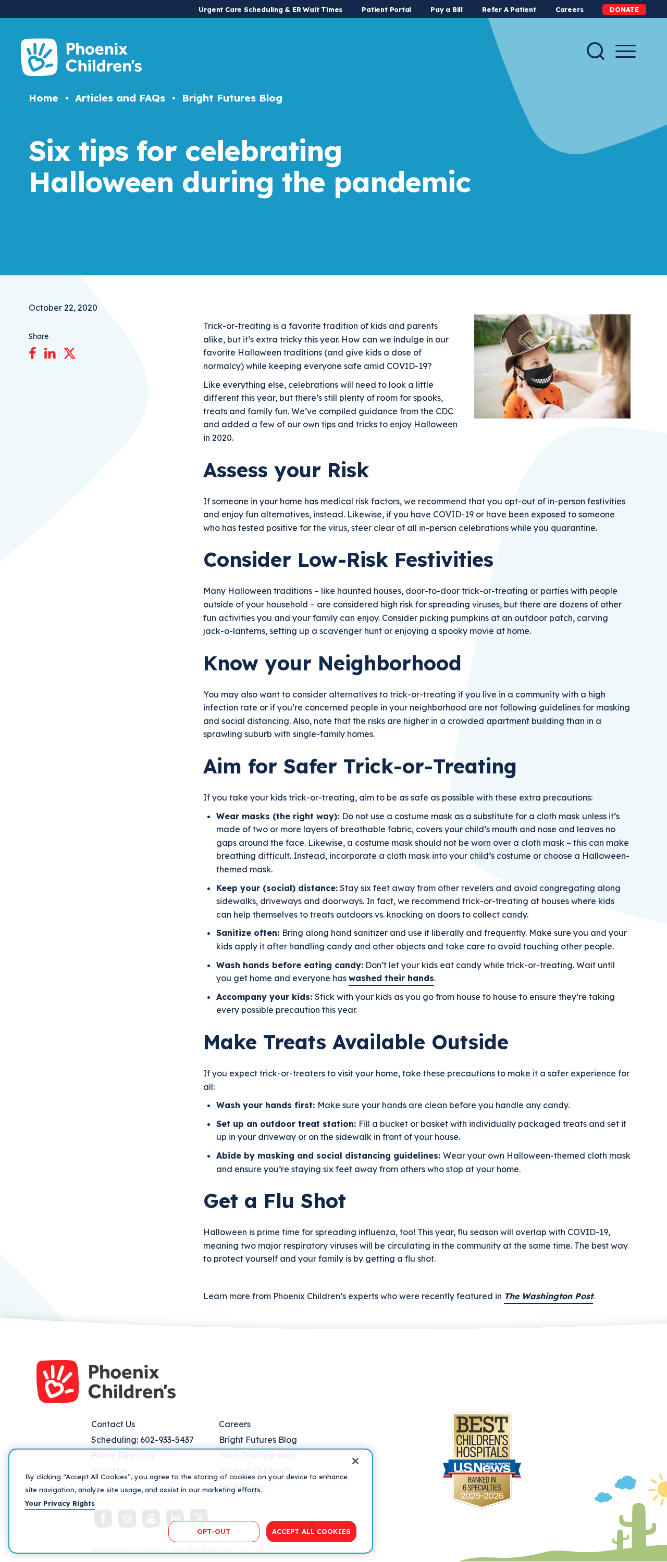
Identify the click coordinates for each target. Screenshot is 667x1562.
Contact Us (113, 1424)
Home (43, 98)
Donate (624, 9)
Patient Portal (386, 9)
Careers (569, 9)
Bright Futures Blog (232, 98)
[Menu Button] (625, 51)
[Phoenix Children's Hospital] (81, 57)
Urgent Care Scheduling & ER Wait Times (270, 9)
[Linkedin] (49, 352)
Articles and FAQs (120, 98)
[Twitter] (69, 352)
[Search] (596, 51)
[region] (190, 1501)
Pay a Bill (446, 9)
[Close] (355, 1461)
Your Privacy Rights (60, 1503)
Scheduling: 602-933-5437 (142, 1439)
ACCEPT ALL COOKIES (311, 1531)
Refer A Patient (509, 9)
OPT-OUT (213, 1531)
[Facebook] (32, 352)
